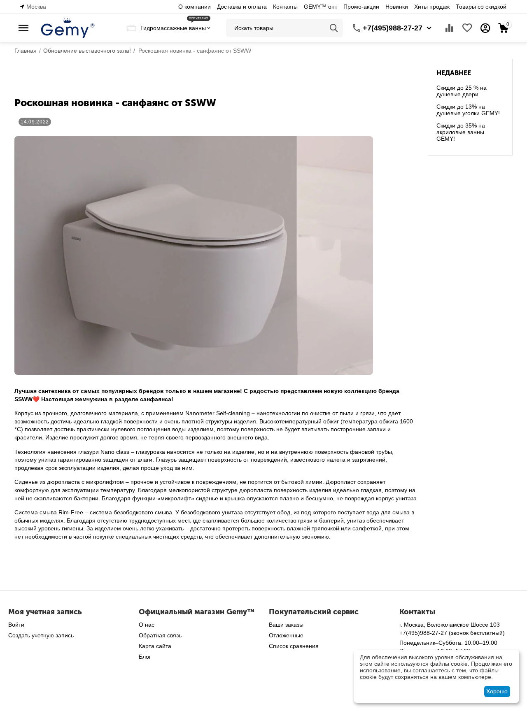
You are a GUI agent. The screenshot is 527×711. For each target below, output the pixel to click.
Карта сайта (155, 646)
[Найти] (334, 28)
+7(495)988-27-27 (392, 28)
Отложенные (286, 635)
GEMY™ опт (320, 6)
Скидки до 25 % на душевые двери (461, 91)
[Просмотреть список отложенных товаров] (467, 28)
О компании (194, 6)
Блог (145, 656)
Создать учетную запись (41, 635)
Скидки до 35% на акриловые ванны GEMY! (460, 132)
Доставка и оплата (242, 6)
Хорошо (497, 691)
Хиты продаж (432, 6)
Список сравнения (294, 646)
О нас (146, 624)
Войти (16, 624)
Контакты (285, 6)
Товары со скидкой (481, 6)
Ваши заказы (286, 624)
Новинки (396, 6)
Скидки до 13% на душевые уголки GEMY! (468, 109)
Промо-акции (361, 6)
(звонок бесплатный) (452, 633)
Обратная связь (160, 635)
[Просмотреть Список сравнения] (449, 28)
